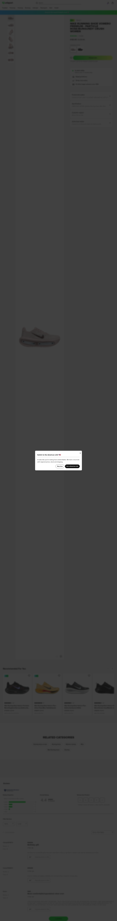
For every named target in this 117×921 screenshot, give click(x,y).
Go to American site (72, 466)
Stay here (60, 466)
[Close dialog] (80, 453)
